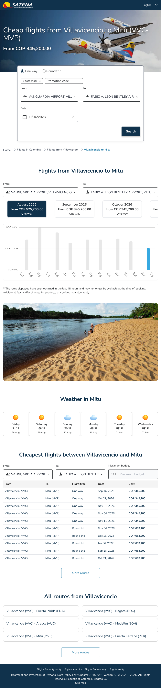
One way (31, 71)
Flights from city (73, 669)
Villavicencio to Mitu (97, 150)
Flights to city (117, 669)
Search (131, 131)
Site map (80, 683)
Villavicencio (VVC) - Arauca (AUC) (31, 623)
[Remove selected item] (75, 97)
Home (7, 150)
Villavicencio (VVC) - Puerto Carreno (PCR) (115, 636)
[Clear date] (73, 117)
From (24, 88)
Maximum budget (119, 466)
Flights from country (95, 669)
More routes (80, 573)
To (84, 88)
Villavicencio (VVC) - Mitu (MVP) (29, 636)
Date (23, 108)
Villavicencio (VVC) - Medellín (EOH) (111, 623)
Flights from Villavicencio (62, 150)
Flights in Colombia (29, 150)
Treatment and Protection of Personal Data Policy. (41, 675)
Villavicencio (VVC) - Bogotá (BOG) (110, 611)
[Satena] (18, 5)
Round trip (53, 71)
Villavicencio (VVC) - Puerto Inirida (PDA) (35, 611)
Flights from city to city (49, 669)
